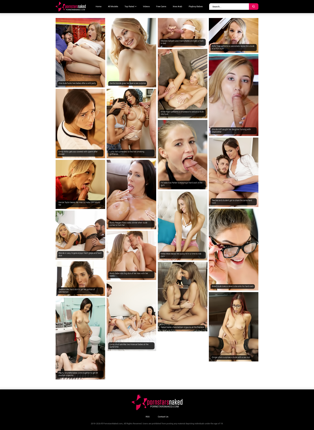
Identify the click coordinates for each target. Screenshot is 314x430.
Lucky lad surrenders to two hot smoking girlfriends (127, 153)
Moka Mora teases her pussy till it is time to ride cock (181, 255)
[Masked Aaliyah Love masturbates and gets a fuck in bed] (182, 32)
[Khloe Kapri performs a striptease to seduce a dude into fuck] (182, 83)
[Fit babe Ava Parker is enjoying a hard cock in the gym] (182, 154)
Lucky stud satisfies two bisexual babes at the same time (129, 345)
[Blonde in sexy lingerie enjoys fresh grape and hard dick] (80, 235)
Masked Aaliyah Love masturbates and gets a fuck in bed (182, 42)
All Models (113, 6)
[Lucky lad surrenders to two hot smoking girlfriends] (131, 123)
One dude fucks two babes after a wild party (77, 83)
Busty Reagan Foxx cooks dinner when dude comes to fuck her (128, 224)
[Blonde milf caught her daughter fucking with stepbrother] (233, 95)
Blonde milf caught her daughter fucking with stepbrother (231, 130)
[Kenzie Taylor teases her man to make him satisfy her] (80, 184)
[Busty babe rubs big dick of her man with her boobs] (131, 255)
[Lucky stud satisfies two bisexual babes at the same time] (131, 316)
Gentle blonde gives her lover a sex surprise (128, 83)
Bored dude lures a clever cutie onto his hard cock (232, 286)
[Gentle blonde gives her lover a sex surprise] (131, 52)
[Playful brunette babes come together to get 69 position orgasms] (80, 338)
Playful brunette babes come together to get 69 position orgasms (78, 374)
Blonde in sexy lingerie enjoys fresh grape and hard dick (80, 254)
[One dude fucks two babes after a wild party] (80, 52)
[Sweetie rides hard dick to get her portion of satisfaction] (80, 278)
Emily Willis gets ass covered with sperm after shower (78, 153)
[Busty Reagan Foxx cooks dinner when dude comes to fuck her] (131, 194)
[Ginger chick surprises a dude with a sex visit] (233, 326)
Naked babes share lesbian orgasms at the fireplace (182, 327)
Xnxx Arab (177, 6)
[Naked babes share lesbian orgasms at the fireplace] (182, 296)
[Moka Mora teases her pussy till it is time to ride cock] (182, 225)
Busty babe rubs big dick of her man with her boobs (129, 274)
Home (98, 6)
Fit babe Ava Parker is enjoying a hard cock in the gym (181, 184)
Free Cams (161, 6)
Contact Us (163, 416)
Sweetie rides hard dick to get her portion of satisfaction (77, 290)
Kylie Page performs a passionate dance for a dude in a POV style (233, 47)
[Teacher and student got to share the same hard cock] (233, 172)
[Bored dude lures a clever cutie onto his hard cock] (233, 249)
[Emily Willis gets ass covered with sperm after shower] (80, 123)
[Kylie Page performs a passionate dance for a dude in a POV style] (233, 35)
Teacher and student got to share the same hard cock (232, 201)
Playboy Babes (196, 6)
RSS (148, 416)
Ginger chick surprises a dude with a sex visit (231, 357)
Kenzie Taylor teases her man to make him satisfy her (79, 203)
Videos (146, 6)
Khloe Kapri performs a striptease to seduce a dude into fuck (182, 113)
